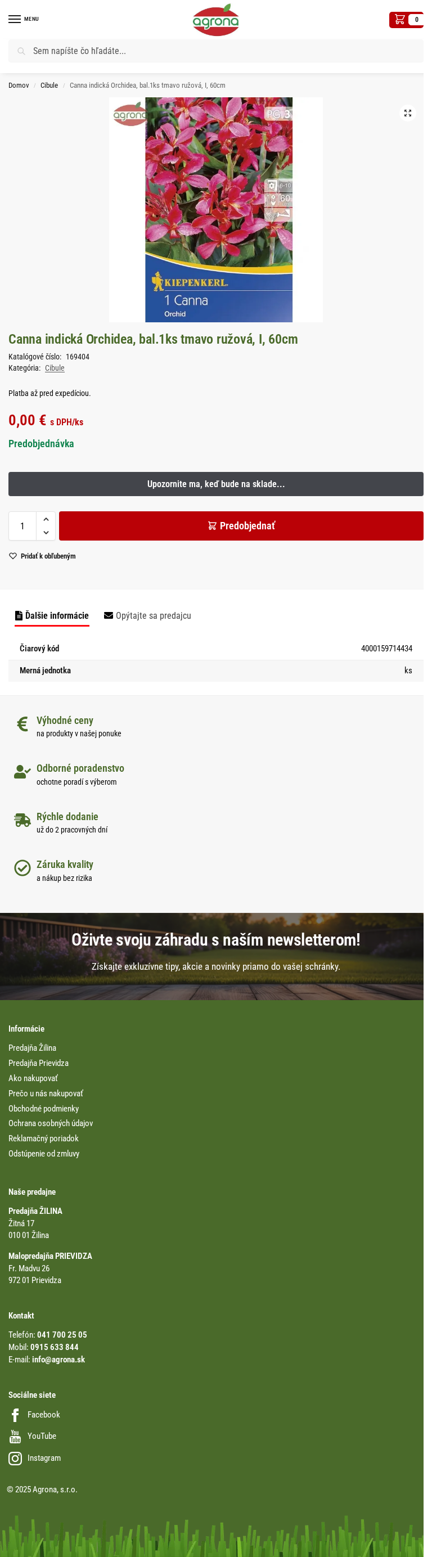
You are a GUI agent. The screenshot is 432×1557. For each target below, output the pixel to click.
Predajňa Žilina (32, 1048)
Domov (18, 85)
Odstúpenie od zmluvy (43, 1154)
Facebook (44, 1415)
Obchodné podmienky (43, 1109)
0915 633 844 (54, 1347)
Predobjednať (247, 526)
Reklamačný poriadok (43, 1139)
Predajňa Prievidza (38, 1063)
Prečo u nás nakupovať (45, 1094)
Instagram (44, 1458)
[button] (406, 20)
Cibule (49, 85)
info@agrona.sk (58, 1360)
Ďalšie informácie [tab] (57, 616)
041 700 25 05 (62, 1335)
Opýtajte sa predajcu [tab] (153, 616)
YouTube (42, 1436)
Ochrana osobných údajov (50, 1123)
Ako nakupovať (33, 1078)
